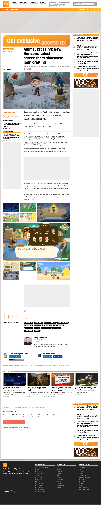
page (59, 415)
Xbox (21, 5)
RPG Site (81, 483)
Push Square (82, 481)
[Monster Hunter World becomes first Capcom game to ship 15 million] (86, 379)
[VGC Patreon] (87, 9)
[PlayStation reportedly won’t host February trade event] (14, 379)
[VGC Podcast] (89, 9)
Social (37, 328)
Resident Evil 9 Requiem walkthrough (60, 2)
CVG (80, 469)
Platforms (59, 481)
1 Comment (47, 396)
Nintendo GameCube (51, 322)
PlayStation (15, 5)
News (14, 3)
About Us (37, 469)
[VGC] (6, 4)
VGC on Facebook (40, 483)
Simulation (49, 325)
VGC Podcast (39, 487)
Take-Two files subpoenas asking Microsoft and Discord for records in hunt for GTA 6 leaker (87, 47)
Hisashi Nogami (59, 325)
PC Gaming (32, 5)
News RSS (59, 483)
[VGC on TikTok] (96, 9)
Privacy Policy (39, 477)
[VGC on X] (91, 9)
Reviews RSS (60, 487)
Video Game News (9, 49)
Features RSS (60, 485)
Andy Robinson (7, 69)
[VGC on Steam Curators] (98, 9)
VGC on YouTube (40, 491)
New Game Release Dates (57, 5)
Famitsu (46, 112)
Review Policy (39, 479)
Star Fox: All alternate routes (57, 4)
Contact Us (38, 475)
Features (33, 3)
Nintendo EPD (39, 325)
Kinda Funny (82, 473)
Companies (60, 479)
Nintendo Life (82, 475)
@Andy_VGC (37, 341)
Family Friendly (56, 328)
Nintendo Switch (63, 322)
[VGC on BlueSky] (93, 9)
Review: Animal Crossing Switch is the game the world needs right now (12, 125)
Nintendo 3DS (29, 322)
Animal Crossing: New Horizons (12, 322)
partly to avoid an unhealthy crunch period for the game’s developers (44, 136)
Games (59, 477)
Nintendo (26, 5)
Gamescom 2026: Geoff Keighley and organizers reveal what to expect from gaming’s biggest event (88, 68)
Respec (80, 485)
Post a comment (11, 112)
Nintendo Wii (29, 325)
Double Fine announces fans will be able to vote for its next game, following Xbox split (61, 389)
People (59, 475)
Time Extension (83, 487)
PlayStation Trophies (84, 477)
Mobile (38, 5)
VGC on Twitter (39, 489)
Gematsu (81, 471)
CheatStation (82, 467)
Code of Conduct (40, 473)
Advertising (38, 471)
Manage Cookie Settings (41, 467)
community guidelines (39, 407)
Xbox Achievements (84, 489)
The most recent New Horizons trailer (35, 142)
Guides (43, 3)
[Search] (95, 4)
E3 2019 (33, 145)
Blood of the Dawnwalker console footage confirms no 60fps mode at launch (37, 389)
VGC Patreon (39, 485)
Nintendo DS (39, 322)
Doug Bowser (55, 139)
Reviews (23, 3)
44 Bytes (13, 491)
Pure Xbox (81, 479)
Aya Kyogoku (29, 328)
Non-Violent (46, 328)
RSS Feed (37, 481)
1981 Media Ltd (8, 469)
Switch (44, 124)
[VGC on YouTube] (94, 9)
